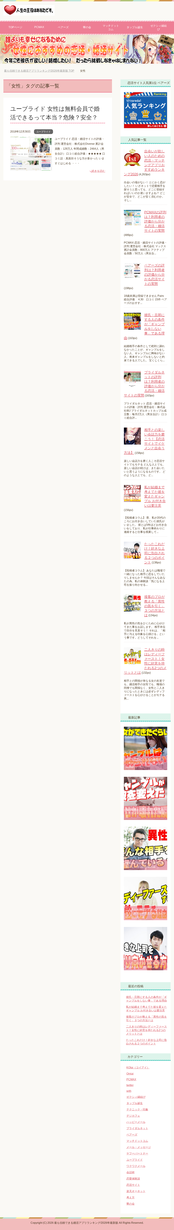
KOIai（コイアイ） (138, 1067)
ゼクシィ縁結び (158, 27)
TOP (42, 70)
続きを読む (98, 171)
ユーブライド (43, 131)
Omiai (130, 1073)
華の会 (87, 27)
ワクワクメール (135, 1166)
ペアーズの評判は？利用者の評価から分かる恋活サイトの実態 (154, 274)
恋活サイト (133, 1184)
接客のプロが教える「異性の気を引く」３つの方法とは (154, 606)
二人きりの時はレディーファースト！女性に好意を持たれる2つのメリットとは (145, 913)
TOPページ (15, 27)
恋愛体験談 (133, 1178)
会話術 (130, 1172)
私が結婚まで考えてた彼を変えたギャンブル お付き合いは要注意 (155, 496)
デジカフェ (133, 1115)
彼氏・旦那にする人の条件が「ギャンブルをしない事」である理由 (145, 763)
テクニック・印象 (137, 1109)
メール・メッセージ (138, 1147)
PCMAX (39, 27)
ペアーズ (63, 27)
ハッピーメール (135, 1122)
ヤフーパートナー (137, 1153)
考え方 (130, 1197)
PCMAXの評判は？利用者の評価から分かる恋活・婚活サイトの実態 (155, 221)
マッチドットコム (111, 27)
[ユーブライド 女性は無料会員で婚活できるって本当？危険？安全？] (31, 167)
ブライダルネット (137, 1128)
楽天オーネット (135, 1191)
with (128, 1091)
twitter (130, 1085)
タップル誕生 (135, 27)
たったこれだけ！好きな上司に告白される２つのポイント (154, 553)
